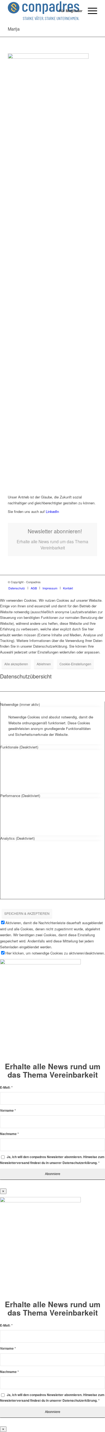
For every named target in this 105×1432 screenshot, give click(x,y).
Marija (14, 29)
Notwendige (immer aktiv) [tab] (20, 704)
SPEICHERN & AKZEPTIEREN (27, 913)
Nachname (9, 1134)
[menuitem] (68, 10)
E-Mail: (6, 1087)
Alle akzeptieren (16, 664)
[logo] (43, 10)
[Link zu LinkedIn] (93, 582)
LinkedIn (52, 511)
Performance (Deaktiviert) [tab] (20, 795)
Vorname (8, 1110)
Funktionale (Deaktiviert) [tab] (19, 747)
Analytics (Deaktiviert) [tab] (17, 838)
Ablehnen (44, 664)
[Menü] (89, 10)
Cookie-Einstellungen (75, 664)
